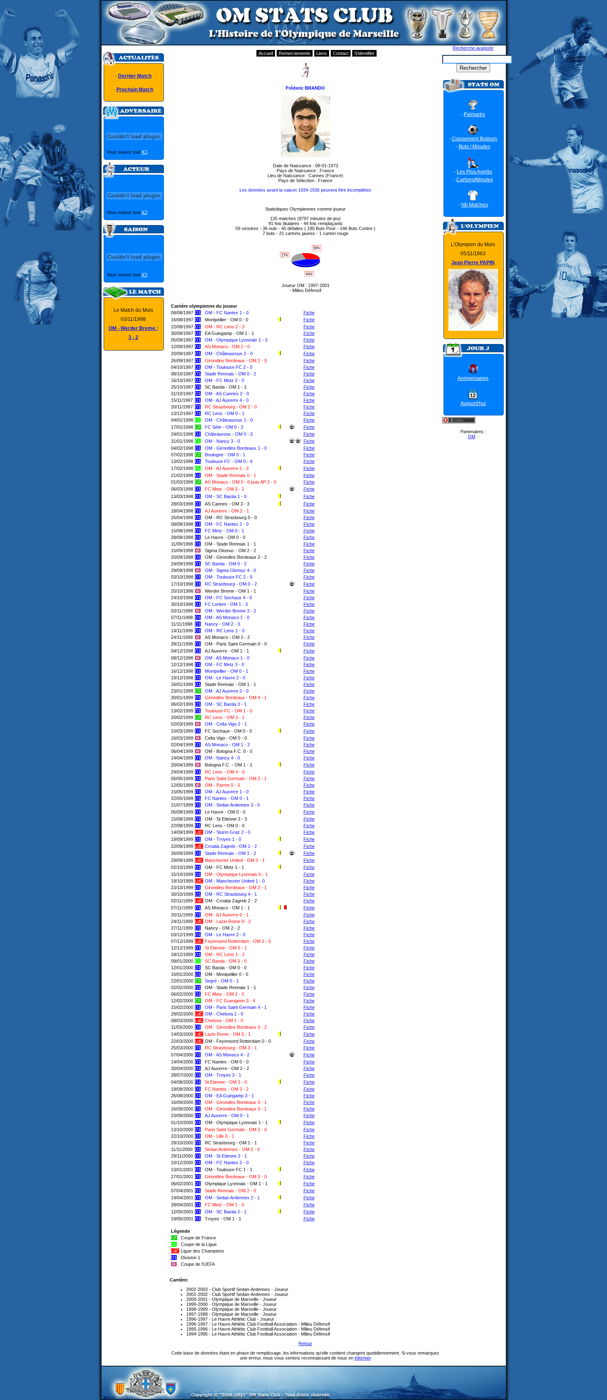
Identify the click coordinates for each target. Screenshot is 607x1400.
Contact (341, 53)
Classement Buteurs (474, 139)
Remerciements (295, 53)
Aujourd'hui (473, 403)
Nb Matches (474, 205)
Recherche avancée (473, 47)
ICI (144, 151)
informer (363, 1357)
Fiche (309, 312)
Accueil (265, 53)
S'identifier (364, 53)
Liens (321, 53)
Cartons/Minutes (474, 180)
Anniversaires (473, 378)
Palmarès (474, 114)
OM (471, 436)
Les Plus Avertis (474, 172)
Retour (305, 1343)
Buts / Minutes (474, 146)
